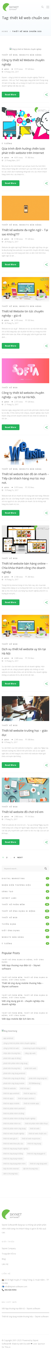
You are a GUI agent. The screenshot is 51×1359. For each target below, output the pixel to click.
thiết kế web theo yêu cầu (13, 1143)
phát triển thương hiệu (11, 1068)
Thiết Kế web (10, 55)
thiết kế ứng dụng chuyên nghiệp (15, 1148)
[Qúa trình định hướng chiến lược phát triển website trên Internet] (25, 108)
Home (5, 31)
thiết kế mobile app (31, 1103)
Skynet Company (9, 1248)
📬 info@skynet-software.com (14, 1286)
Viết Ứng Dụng (25, 930)
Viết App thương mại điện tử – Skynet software (21, 1308)
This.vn (7, 1347)
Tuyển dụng (25, 924)
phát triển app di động (12, 1058)
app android (8, 1038)
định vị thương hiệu (10, 1173)
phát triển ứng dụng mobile (13, 1083)
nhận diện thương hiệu (11, 1053)
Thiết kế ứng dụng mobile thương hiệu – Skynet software (25, 1316)
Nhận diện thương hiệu (25, 885)
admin (6, 69)
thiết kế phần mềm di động (13, 1113)
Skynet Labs (25, 898)
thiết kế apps (8, 1098)
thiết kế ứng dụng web (38, 1163)
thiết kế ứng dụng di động (13, 1153)
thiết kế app (25, 1088)
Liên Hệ (5, 1264)
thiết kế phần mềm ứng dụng (14, 1128)
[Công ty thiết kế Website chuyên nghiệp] (25, 49)
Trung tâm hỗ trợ (9, 1253)
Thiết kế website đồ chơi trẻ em (22, 812)
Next (20, 857)
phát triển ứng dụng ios (38, 1078)
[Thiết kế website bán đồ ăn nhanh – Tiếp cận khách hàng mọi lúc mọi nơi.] (25, 441)
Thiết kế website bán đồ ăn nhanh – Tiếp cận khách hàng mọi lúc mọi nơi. (25, 478)
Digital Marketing (25, 878)
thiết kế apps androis (26, 1098)
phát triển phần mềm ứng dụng (15, 1063)
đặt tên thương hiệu (30, 1168)
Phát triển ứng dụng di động (13, 1078)
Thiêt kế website (9, 1088)
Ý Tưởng (7, 143)
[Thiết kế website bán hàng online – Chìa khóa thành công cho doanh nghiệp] (25, 527)
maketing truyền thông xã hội (34, 1048)
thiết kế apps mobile (11, 1103)
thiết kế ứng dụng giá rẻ (36, 1153)
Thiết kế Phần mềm (25, 904)
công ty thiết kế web (11, 1048)
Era (24, 1343)
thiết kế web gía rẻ (10, 1138)
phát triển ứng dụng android (14, 1073)
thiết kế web (34, 1128)
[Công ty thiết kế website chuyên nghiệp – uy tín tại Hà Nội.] (25, 360)
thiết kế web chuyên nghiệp (13, 1133)
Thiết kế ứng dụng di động (25, 911)
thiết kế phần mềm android (13, 1108)
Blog (4, 1259)
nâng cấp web (30, 1053)
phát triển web (30, 1068)
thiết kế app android (11, 1093)
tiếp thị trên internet (11, 1168)
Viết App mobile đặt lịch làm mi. (18, 1018)
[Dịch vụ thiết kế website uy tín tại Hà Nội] (25, 616)
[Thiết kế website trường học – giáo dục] (25, 697)
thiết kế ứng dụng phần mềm (14, 1163)
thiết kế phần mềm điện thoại (36, 1123)
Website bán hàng (30, 55)
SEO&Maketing (34, 1083)
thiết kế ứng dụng (34, 1143)
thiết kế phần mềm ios (12, 1123)
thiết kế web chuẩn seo (37, 1133)
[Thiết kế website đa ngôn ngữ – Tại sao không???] (25, 197)
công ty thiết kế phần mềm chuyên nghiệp (19, 1043)
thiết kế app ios (30, 1093)
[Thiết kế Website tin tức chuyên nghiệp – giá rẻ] (25, 278)
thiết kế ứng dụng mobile (13, 1158)
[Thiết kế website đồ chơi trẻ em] (25, 779)
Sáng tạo (25, 891)
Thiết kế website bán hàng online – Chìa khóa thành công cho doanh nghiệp (25, 567)
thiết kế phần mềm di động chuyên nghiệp (19, 1118)
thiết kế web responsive (31, 1138)
